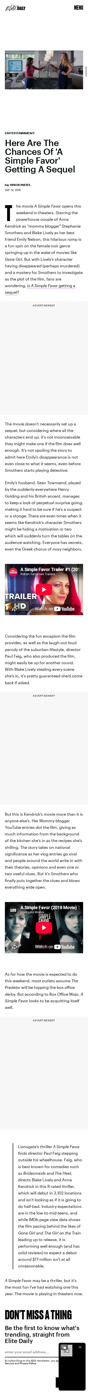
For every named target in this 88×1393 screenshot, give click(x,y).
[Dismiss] (80, 1347)
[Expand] (64, 1347)
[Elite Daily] (15, 8)
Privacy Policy (28, 1363)
